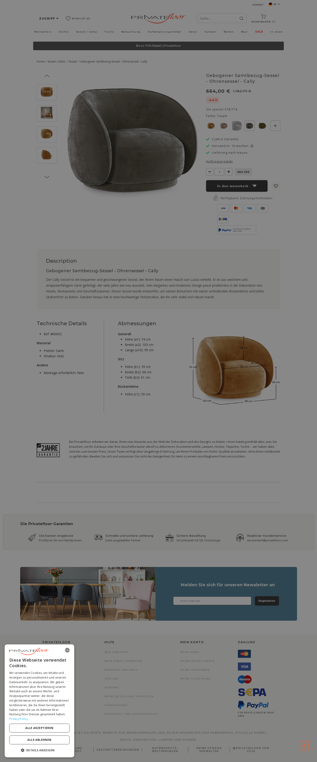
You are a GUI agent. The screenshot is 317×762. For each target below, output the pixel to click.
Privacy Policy (18, 719)
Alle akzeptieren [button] (39, 728)
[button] (39, 750)
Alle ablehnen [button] (39, 740)
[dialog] (39, 700)
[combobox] (67, 650)
